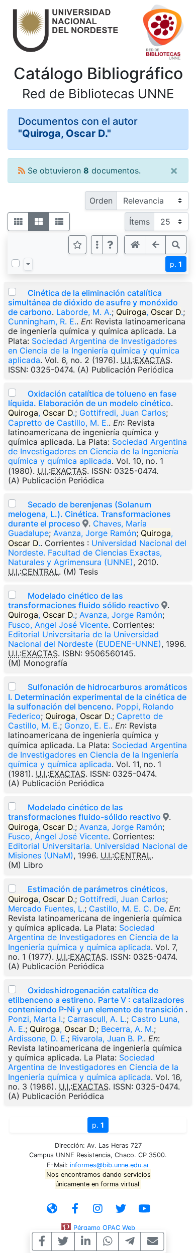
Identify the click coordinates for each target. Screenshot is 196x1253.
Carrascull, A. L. (97, 1019)
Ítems (139, 222)
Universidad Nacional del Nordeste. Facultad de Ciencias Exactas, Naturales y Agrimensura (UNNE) (97, 552)
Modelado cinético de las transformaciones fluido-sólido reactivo (84, 812)
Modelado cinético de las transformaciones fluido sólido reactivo (83, 600)
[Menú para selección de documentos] (28, 264)
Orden (101, 201)
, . (149, 312)
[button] (110, 244)
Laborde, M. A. (84, 312)
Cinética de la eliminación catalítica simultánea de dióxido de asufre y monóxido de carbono (93, 302)
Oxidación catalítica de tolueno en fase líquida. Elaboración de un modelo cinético (92, 398)
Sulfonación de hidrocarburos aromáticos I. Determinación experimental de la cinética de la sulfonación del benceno (97, 696)
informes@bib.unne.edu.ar (109, 1165)
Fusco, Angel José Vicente (58, 625)
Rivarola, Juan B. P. (108, 1038)
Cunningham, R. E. (42, 321)
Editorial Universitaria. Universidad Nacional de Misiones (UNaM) (97, 850)
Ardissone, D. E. (37, 1038)
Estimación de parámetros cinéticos (96, 889)
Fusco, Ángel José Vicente (58, 836)
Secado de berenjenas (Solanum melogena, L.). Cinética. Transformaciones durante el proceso (89, 513)
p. (176, 264)
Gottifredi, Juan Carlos (122, 413)
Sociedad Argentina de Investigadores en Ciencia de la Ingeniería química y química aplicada (93, 350)
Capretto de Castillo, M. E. (58, 423)
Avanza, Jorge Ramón (94, 533)
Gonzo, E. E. (87, 726)
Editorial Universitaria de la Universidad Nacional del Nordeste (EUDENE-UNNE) (84, 639)
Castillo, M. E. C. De (126, 909)
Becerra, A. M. (127, 1029)
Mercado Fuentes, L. (46, 909)
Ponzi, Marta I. (35, 1019)
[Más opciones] (97, 244)
